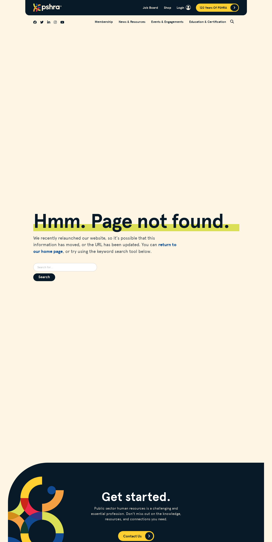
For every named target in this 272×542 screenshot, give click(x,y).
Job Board (150, 7)
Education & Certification (207, 21)
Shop (167, 7)
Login (180, 7)
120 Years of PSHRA (213, 7)
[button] (234, 21)
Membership (104, 21)
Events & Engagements (167, 21)
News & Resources (132, 21)
